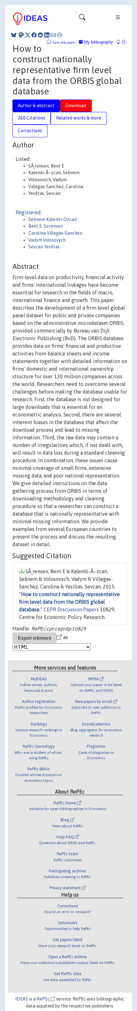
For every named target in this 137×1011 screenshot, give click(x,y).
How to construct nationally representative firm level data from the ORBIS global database (69, 601)
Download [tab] (75, 105)
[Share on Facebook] (34, 35)
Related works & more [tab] (78, 117)
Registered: (29, 212)
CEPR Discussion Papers (71, 609)
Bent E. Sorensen (45, 226)
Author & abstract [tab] (36, 105)
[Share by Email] (53, 35)
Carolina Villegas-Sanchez (55, 233)
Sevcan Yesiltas (44, 246)
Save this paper (64, 42)
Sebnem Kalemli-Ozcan (52, 219)
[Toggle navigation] (82, 18)
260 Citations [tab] (31, 117)
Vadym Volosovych (47, 240)
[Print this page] (59, 35)
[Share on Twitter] (27, 35)
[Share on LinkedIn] (46, 35)
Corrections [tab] (30, 130)
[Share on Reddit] (40, 35)
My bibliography (98, 42)
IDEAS (21, 998)
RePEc (44, 998)
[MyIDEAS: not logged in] (120, 42)
